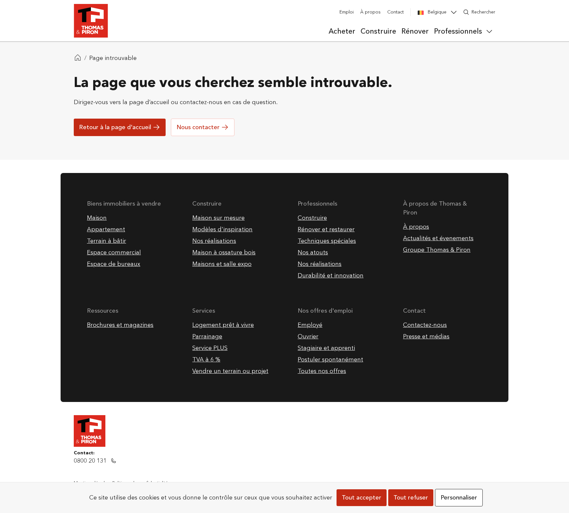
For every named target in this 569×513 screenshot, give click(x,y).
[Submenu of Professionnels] (489, 31)
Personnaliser (459, 498)
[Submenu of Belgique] (454, 12)
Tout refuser (410, 498)
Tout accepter (361, 498)
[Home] (78, 58)
